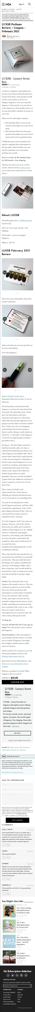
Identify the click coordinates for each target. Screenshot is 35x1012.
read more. (16, 726)
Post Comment (17, 820)
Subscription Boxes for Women (14, 750)
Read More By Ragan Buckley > (13, 772)
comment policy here (22, 813)
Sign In (21, 4)
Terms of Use (6, 999)
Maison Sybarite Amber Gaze (13, 396)
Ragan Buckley (13, 36)
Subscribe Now (17, 682)
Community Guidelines (9, 992)
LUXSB (4, 91)
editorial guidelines (14, 17)
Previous (5, 272)
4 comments (18, 37)
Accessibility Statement (9, 1004)
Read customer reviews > (20, 740)
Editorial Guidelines (8, 1001)
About (19, 992)
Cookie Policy (6, 997)
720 (11, 409)
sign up (30, 625)
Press (19, 1001)
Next (30, 272)
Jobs (19, 999)
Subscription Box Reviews (20, 747)
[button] (6, 844)
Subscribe (20, 995)
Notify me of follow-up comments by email (16, 815)
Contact (20, 997)
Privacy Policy (7, 995)
